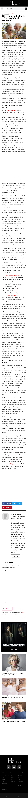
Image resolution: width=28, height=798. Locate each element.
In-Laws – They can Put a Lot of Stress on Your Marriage (13, 674)
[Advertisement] (14, 168)
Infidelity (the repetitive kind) (13, 275)
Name (3, 589)
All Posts (15, 556)
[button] (2, 8)
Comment (4, 570)
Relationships (7, 13)
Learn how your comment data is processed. (13, 613)
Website (4, 602)
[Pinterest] (14, 767)
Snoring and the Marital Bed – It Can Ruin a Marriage (13, 698)
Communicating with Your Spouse (13, 721)
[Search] (26, 9)
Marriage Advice (13, 13)
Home (3, 13)
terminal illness (19, 288)
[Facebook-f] (8, 767)
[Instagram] (19, 767)
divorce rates (12, 110)
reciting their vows (13, 464)
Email (3, 596)
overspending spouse (11, 295)
